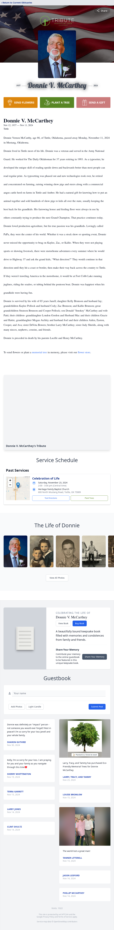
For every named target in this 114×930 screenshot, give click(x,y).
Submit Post (97, 706)
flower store (84, 352)
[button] (18, 485)
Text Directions (51, 498)
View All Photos (57, 577)
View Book (63, 623)
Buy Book (79, 623)
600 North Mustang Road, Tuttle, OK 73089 (59, 492)
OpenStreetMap (60, 921)
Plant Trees (89, 498)
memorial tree (39, 352)
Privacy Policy (48, 917)
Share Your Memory (94, 656)
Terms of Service (65, 917)
